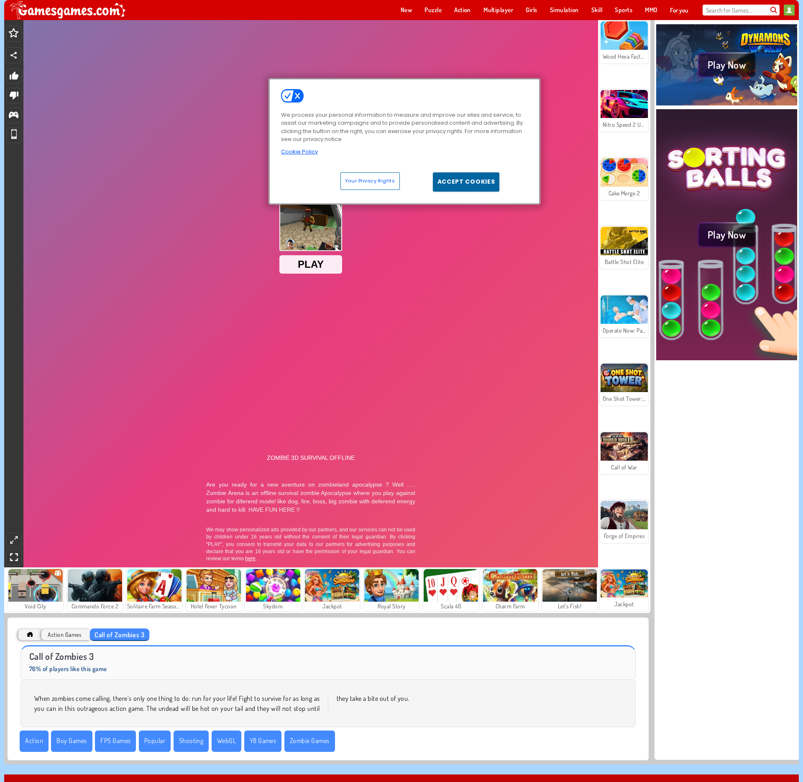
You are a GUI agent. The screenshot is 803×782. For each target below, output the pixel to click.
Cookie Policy (299, 152)
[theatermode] (14, 540)
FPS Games (115, 740)
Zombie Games (310, 740)
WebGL (226, 740)
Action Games (64, 634)
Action (34, 740)
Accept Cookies (466, 181)
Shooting (191, 740)
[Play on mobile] (14, 135)
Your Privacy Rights (370, 180)
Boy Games (71, 740)
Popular (154, 740)
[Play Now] (726, 104)
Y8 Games (263, 740)
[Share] (14, 55)
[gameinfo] (13, 116)
